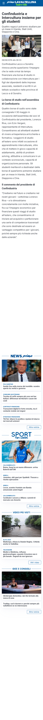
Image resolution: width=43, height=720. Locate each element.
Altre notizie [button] (34, 427)
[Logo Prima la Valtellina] (21, 3)
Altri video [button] (34, 562)
